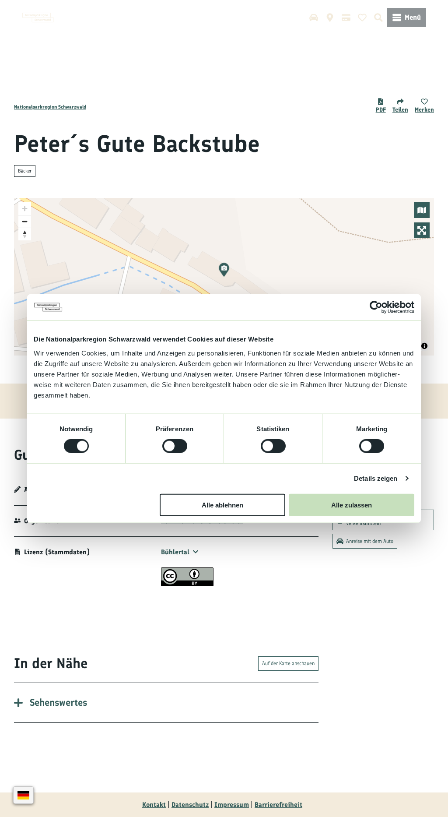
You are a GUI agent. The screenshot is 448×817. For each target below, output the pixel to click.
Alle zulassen (351, 504)
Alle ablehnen (222, 504)
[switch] (174, 446)
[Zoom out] (24, 221)
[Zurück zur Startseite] (38, 17)
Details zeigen (375, 478)
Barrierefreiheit (278, 804)
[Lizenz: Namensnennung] (187, 583)
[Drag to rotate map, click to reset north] (24, 234)
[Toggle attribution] (424, 346)
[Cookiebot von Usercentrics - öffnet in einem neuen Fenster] (376, 307)
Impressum (231, 804)
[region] (224, 277)
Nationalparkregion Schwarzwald (50, 107)
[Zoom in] (24, 208)
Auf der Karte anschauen (288, 663)
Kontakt (154, 804)
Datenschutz (190, 804)
